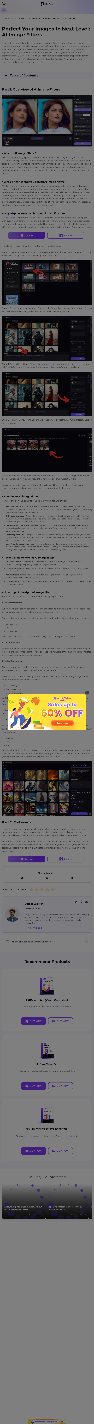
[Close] (87, 692)
